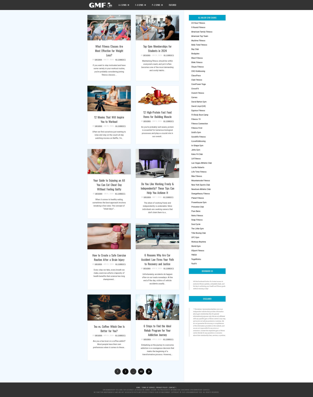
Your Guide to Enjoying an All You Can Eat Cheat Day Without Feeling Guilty (109, 184)
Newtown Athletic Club (201, 189)
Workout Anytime (198, 242)
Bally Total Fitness (199, 45)
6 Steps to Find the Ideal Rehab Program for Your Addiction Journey (157, 330)
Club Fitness (196, 80)
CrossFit (195, 88)
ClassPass (196, 75)
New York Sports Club (200, 185)
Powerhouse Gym (199, 202)
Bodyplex (195, 53)
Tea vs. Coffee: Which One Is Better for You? (109, 328)
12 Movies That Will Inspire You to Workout (109, 119)
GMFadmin (98, 60)
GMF (100, 5)
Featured (172, 5)
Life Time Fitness (199, 172)
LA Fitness (196, 158)
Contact (172, 387)
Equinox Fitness (198, 110)
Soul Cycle (195, 224)
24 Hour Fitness (198, 23)
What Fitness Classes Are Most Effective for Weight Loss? (109, 50)
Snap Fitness (197, 220)
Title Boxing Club (198, 233)
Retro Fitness (197, 215)
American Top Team (199, 36)
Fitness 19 (196, 119)
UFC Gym (195, 237)
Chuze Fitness (197, 67)
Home (138, 387)
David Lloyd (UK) (198, 106)
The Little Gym (197, 228)
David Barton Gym (199, 102)
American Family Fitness (201, 32)
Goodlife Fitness (198, 137)
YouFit (194, 263)
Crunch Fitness (197, 93)
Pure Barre (195, 211)
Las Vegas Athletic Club (201, 163)
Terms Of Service (148, 387)
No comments (120, 60)
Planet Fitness (197, 198)
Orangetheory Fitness (200, 193)
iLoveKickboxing (198, 141)
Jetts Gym (195, 150)
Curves (194, 97)
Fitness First (196, 128)
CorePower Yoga (198, 84)
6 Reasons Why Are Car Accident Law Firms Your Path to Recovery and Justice (157, 259)
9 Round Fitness (198, 27)
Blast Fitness (197, 58)
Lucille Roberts (197, 167)
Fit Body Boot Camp (199, 115)
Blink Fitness (196, 62)
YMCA (194, 255)
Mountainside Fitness (200, 180)
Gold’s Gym (196, 132)
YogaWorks (196, 259)
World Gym (196, 246)
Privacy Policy (162, 387)
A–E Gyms (122, 5)
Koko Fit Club (197, 154)
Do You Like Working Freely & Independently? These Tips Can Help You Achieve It (157, 188)
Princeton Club (197, 207)
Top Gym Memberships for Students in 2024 (157, 48)
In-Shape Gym (197, 145)
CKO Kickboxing (198, 71)
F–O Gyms (139, 5)
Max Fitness (196, 176)
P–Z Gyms (156, 5)
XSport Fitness (197, 250)
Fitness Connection (199, 123)
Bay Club (195, 49)
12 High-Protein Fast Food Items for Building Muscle (157, 114)
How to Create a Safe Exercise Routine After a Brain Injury (109, 257)
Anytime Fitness (198, 40)
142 (141, 371)
